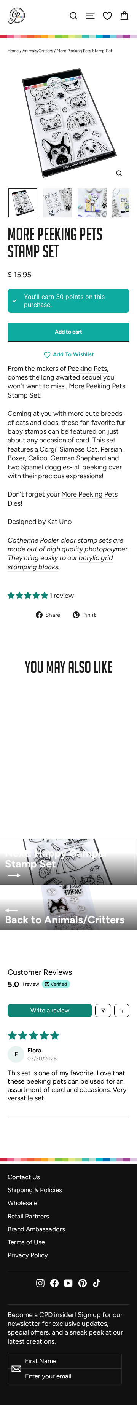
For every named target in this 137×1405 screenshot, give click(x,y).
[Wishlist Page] (107, 16)
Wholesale (22, 1203)
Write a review (50, 1010)
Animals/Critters (37, 50)
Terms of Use (26, 1242)
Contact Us (24, 1177)
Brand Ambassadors (36, 1229)
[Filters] (103, 1010)
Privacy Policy (28, 1255)
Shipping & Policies (35, 1190)
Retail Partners (28, 1216)
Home (13, 50)
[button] (28, 595)
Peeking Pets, (88, 368)
